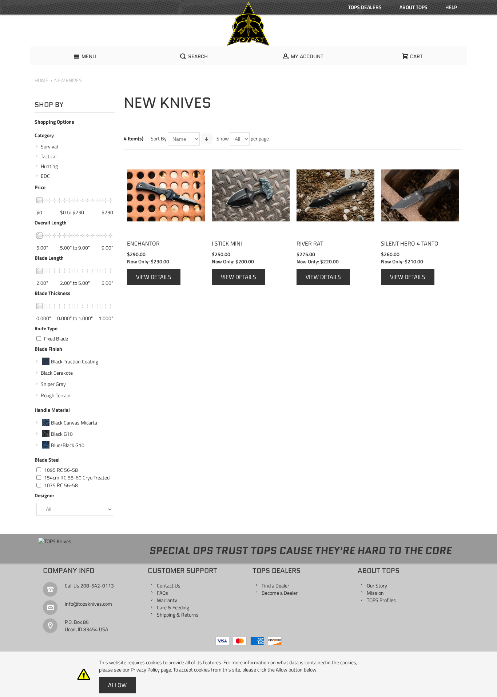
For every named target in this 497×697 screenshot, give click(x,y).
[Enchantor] (166, 195)
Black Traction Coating (74, 361)
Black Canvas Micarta (74, 422)
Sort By (159, 138)
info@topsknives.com (88, 604)
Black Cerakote (57, 373)
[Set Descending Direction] (206, 139)
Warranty (167, 600)
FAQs (162, 593)
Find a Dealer (275, 585)
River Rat (310, 243)
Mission (375, 593)
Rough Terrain (56, 395)
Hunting (49, 166)
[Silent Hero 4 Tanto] (420, 195)
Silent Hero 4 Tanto (409, 243)
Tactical (48, 156)
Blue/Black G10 (67, 445)
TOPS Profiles (381, 600)
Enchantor (143, 243)
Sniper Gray (53, 384)
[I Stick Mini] (251, 195)
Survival (49, 146)
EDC (45, 176)
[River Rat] (335, 195)
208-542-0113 (97, 585)
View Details (153, 276)
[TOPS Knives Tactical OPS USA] (248, 24)
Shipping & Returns (178, 614)
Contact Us (168, 585)
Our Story (377, 585)
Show (222, 138)
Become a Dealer (280, 593)
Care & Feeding (173, 607)
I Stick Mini (227, 243)
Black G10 (62, 434)
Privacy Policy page (151, 669)
